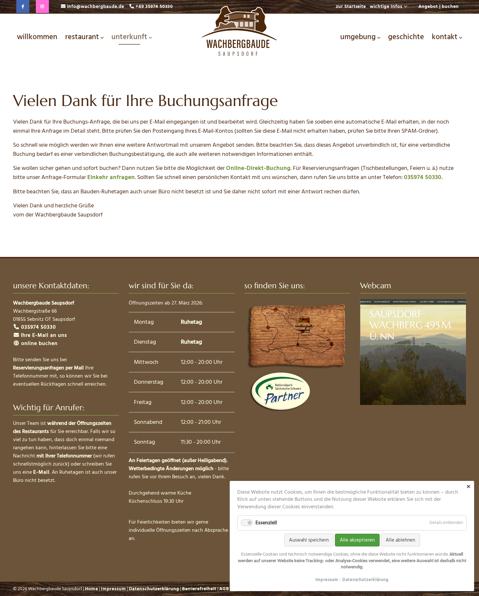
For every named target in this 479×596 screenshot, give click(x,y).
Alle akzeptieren (357, 540)
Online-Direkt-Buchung (258, 168)
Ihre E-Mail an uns (44, 335)
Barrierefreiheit (199, 589)
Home (91, 589)
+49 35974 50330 (154, 6)
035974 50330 (38, 327)
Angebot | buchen (438, 6)
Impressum (113, 589)
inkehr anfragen (113, 177)
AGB (224, 589)
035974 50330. (423, 177)
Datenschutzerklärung (154, 589)
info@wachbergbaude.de (95, 6)
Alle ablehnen (400, 540)
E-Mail (41, 472)
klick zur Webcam (413, 352)
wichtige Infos (386, 6)
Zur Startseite (239, 33)
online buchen (39, 343)
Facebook (22, 6)
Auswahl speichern (309, 540)
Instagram (42, 6)
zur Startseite (351, 6)
